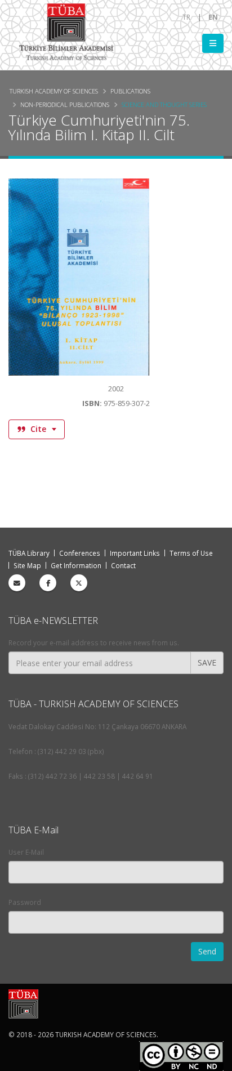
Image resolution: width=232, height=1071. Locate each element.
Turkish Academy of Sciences (54, 91)
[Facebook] (47, 582)
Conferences (79, 552)
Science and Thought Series (164, 104)
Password (24, 902)
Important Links (135, 552)
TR (186, 16)
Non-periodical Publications (64, 104)
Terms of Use (191, 552)
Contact (123, 565)
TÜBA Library (29, 552)
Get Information (76, 565)
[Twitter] (78, 582)
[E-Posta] (16, 582)
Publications (130, 91)
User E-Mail (26, 851)
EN (213, 16)
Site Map (27, 565)
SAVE (207, 662)
